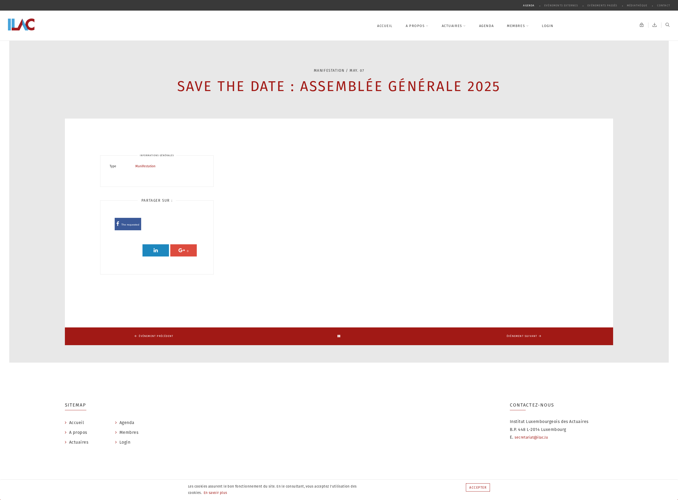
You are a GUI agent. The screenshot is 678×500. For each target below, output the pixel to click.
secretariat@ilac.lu (531, 437)
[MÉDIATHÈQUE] (655, 25)
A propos (416, 25)
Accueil (384, 25)
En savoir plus (215, 492)
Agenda (529, 5)
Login (548, 25)
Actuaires (452, 25)
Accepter (478, 487)
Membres (516, 25)
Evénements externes (561, 5)
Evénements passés (602, 5)
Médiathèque (637, 5)
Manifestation (145, 166)
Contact (663, 5)
